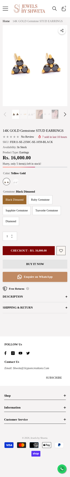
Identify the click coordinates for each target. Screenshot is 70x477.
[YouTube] (21, 353)
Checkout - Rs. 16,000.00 (29, 250)
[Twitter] (29, 353)
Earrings (24, 152)
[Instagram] (14, 353)
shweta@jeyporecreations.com (30, 368)
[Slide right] (65, 114)
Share (62, 30)
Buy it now (35, 264)
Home (6, 21)
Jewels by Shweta (39, 438)
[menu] (5, 8)
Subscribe (54, 377)
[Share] (62, 30)
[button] (54, 8)
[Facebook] (6, 353)
